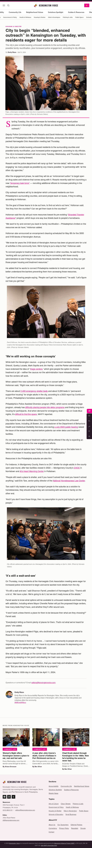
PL (89, 421)
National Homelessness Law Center (69, 480)
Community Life (15, 12)
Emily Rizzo (12, 52)
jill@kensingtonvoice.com (11, 820)
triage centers (36, 368)
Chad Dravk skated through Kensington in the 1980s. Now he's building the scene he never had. (75, 757)
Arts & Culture (54, 804)
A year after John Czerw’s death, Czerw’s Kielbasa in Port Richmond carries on (44, 755)
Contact (51, 832)
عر (89, 426)
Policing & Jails (68, 17)
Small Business (71, 814)
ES (89, 416)
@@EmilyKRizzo (20, 702)
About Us (52, 825)
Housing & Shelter (39, 17)
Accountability (53, 786)
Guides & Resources (76, 12)
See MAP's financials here (49, 845)
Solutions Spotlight (55, 12)
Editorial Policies (76, 825)
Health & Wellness (25, 17)
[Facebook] (4, 797)
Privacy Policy (64, 828)
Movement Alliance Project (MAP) (64, 843)
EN (89, 411)
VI (89, 436)
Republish (74, 828)
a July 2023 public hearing (66, 426)
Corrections (53, 828)
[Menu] (4, 5)
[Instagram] (9, 797)
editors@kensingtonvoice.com (43, 682)
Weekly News (53, 793)
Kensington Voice (14, 843)
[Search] (8, 5)
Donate (83, 828)
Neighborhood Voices (34, 12)
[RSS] (13, 797)
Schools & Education (56, 814)
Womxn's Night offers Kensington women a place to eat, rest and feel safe (16, 755)
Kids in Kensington (54, 17)
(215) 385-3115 (7, 810)
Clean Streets (65, 804)
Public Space (79, 17)
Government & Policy (10, 17)
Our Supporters (62, 825)
